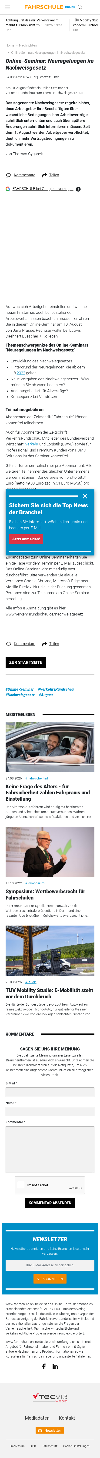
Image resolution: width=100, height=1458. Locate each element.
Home (10, 45)
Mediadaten (37, 1418)
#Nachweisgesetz (20, 695)
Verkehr (31, 444)
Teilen (54, 175)
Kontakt (67, 1418)
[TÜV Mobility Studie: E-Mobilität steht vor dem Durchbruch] (50, 951)
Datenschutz (49, 1446)
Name (10, 1103)
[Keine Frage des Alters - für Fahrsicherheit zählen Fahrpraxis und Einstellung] (50, 747)
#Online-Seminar (20, 689)
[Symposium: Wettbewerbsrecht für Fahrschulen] (50, 852)
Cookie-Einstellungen (76, 1446)
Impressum (17, 1446)
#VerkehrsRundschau (56, 689)
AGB (33, 1446)
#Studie (31, 982)
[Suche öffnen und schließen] (78, 7)
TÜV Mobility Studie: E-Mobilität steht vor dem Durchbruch (49, 993)
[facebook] (44, 1366)
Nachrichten (28, 45)
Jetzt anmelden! (26, 539)
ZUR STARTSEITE (25, 662)
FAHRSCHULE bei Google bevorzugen (43, 189)
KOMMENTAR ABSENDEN (50, 1203)
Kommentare (24, 175)
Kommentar (14, 1122)
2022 (21, 373)
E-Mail (10, 1083)
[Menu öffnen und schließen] (8, 7)
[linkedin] (55, 1366)
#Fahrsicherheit (36, 778)
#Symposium (34, 883)
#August (46, 695)
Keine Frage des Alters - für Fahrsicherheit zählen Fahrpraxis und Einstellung (48, 793)
